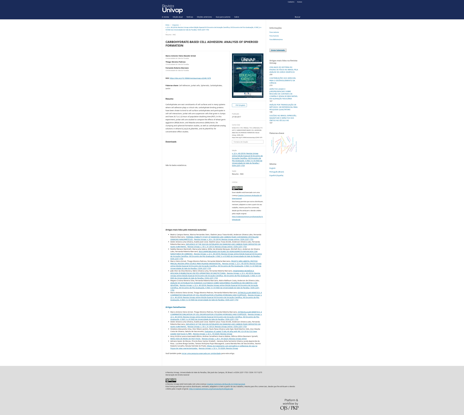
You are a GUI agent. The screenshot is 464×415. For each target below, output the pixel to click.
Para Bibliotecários (276, 39)
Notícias (190, 17)
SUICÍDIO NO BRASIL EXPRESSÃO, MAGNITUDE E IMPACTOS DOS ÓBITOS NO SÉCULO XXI (283, 118)
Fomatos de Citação (241, 142)
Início (167, 25)
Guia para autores (223, 17)
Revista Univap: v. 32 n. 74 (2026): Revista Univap (212, 334)
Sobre (236, 17)
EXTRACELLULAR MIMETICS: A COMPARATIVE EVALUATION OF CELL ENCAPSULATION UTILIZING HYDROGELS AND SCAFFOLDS (216, 293)
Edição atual (178, 17)
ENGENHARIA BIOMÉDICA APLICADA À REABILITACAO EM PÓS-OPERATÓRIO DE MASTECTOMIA (212, 272)
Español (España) (276, 175)
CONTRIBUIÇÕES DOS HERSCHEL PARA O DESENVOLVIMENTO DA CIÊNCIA (282, 80)
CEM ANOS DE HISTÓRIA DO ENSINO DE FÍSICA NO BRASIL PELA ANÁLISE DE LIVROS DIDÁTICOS (283, 69)
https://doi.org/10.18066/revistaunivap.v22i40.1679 (190, 78)
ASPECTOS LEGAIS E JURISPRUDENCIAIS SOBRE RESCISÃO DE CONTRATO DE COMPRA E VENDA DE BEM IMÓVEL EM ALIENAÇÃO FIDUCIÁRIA (283, 94)
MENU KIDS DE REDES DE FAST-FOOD (185, 338)
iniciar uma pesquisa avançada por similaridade (201, 353)
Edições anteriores (204, 17)
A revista (165, 17)
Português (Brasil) (276, 172)
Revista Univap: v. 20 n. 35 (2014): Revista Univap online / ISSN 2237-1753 (223, 239)
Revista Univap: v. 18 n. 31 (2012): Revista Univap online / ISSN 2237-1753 (217, 246)
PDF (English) (240, 105)
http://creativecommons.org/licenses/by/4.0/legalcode (211, 389)
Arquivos (175, 25)
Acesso (299, 2)
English (272, 168)
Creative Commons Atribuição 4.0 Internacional (226, 384)
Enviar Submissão (278, 50)
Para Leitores (274, 32)
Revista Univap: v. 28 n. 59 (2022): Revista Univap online (224, 338)
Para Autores (274, 36)
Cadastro (291, 2)
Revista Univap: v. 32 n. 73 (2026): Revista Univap (218, 348)
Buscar (297, 17)
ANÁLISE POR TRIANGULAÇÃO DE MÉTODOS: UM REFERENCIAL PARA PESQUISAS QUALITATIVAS (283, 107)
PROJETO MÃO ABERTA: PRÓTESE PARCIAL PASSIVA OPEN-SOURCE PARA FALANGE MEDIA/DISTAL (214, 262)
